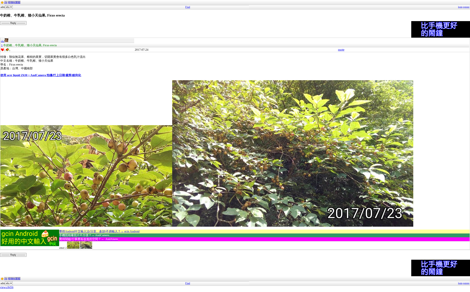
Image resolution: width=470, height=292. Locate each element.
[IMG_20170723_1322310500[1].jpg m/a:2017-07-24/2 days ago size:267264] (86, 248)
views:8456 (6, 287)
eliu (3, 41)
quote (341, 49)
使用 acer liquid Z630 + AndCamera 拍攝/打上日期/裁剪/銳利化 (40, 75)
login (460, 7)
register (466, 7)
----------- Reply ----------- (13, 23)
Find (187, 7)
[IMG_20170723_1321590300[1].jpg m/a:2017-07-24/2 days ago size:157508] (73, 248)
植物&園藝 (14, 2)
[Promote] (2, 49)
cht (5, 2)
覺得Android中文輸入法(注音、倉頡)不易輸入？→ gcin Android (99, 231)
